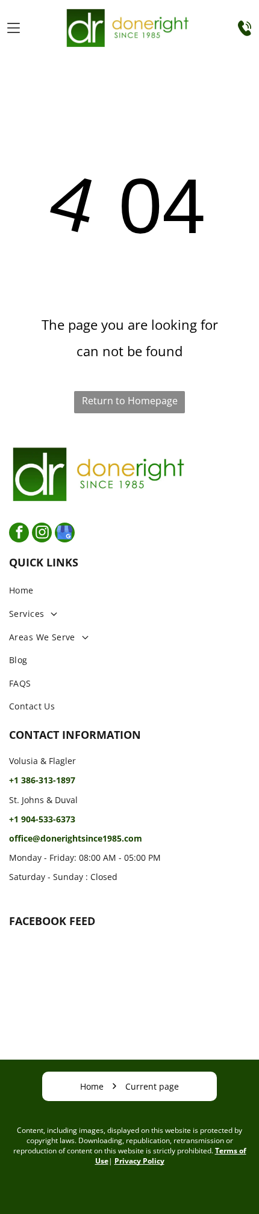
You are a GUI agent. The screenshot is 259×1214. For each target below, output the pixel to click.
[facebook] (19, 534)
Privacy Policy (139, 1161)
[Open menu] (13, 28)
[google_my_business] (65, 534)
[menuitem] (129, 590)
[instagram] (42, 534)
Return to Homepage (130, 400)
